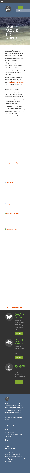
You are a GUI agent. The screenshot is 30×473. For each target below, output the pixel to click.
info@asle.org (13, 432)
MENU (5, 1)
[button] (2, 2)
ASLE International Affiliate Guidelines (15, 82)
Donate (20, 7)
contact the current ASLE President (16, 86)
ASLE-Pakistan (15, 307)
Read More (19, 333)
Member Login (13, 7)
